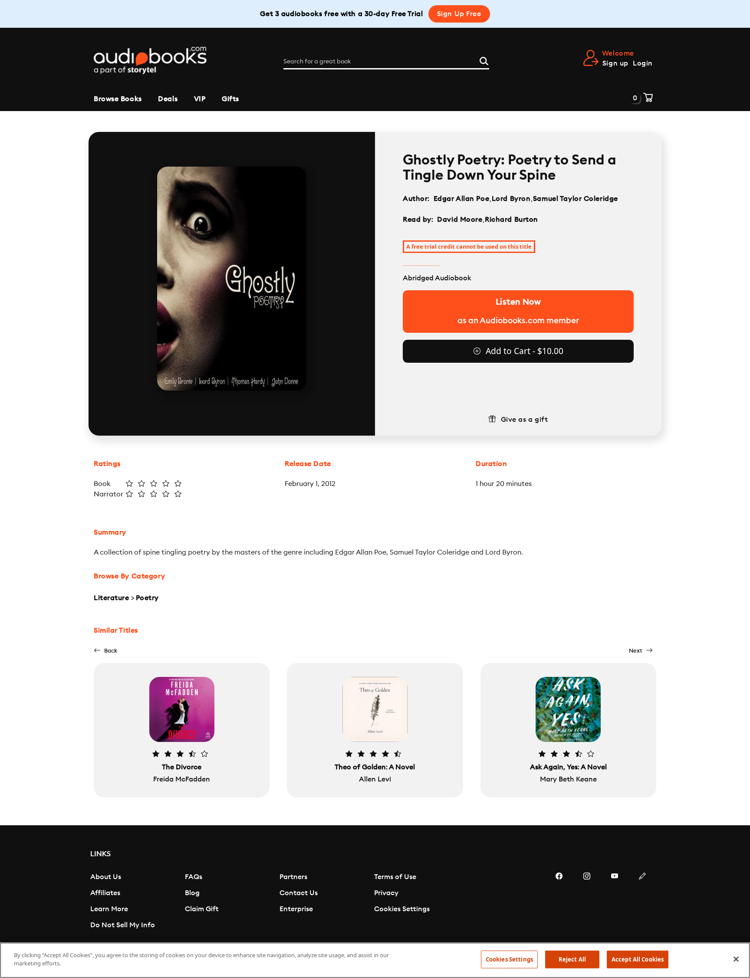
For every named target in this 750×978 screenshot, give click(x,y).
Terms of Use (395, 876)
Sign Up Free (459, 13)
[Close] (736, 958)
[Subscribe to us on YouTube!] (614, 902)
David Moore (459, 219)
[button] (105, 650)
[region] (375, 960)
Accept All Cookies (638, 959)
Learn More (109, 909)
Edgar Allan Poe (461, 198)
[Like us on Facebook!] (559, 902)
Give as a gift (524, 419)
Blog (192, 892)
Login (643, 63)
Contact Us (299, 892)
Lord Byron (511, 198)
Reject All (572, 959)
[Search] (483, 60)
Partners (293, 876)
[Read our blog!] (642, 902)
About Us (105, 876)
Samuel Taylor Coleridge (575, 198)
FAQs (193, 876)
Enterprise (296, 909)
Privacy (386, 892)
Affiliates (105, 892)
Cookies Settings (402, 909)
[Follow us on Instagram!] (587, 902)
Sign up (615, 63)
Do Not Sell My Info (122, 925)
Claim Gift (201, 909)
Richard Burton (511, 219)
